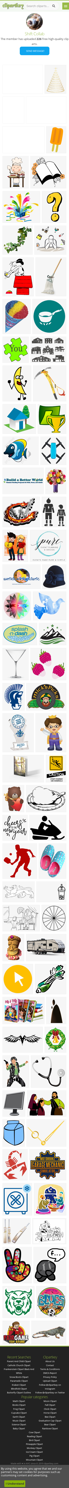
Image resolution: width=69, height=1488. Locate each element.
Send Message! (34, 50)
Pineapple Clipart (34, 1444)
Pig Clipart (34, 1455)
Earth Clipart (19, 1416)
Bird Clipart (34, 1440)
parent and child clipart (19, 1361)
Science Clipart (19, 1424)
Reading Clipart (34, 1436)
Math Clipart (19, 1401)
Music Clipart (19, 1420)
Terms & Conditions (50, 1369)
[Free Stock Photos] (13, 5)
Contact (50, 1365)
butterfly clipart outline (19, 1392)
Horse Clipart (50, 1412)
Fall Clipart (50, 1404)
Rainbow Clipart (50, 1428)
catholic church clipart (19, 1365)
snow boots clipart (19, 1376)
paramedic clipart (19, 1380)
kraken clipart (19, 1384)
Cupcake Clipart (19, 1412)
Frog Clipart (19, 1408)
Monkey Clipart (34, 1448)
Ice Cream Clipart (34, 1451)
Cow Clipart (34, 1432)
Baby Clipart (19, 1428)
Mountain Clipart (34, 1459)
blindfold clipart (19, 1388)
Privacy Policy (50, 1376)
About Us (50, 1361)
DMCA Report (50, 1372)
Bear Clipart (50, 1424)
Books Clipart (19, 1404)
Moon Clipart (50, 1401)
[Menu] (65, 6)
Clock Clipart (50, 1408)
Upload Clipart (50, 1380)
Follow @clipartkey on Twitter (50, 1392)
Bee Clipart (50, 1416)
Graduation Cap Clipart (50, 1420)
